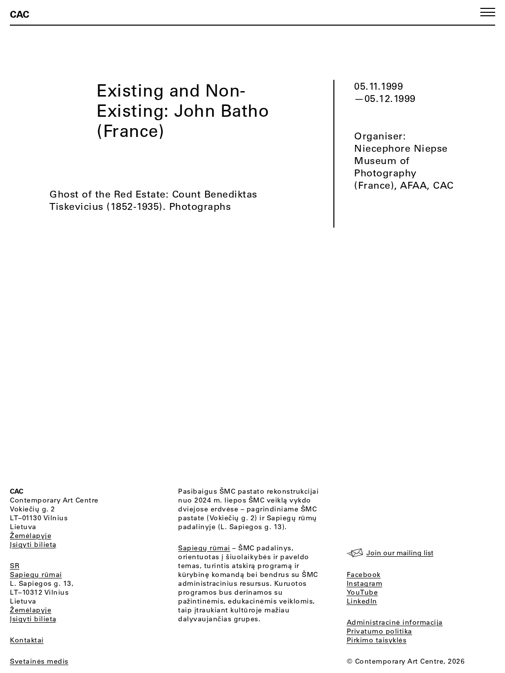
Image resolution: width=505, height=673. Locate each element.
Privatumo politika (379, 631)
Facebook (364, 574)
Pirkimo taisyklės (377, 640)
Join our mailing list (399, 552)
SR (14, 565)
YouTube (362, 592)
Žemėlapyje (30, 535)
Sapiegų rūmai (36, 574)
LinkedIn (362, 601)
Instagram (365, 583)
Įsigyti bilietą (33, 544)
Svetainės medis (39, 661)
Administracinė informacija (395, 622)
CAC (19, 13)
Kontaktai (27, 640)
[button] (487, 12)
